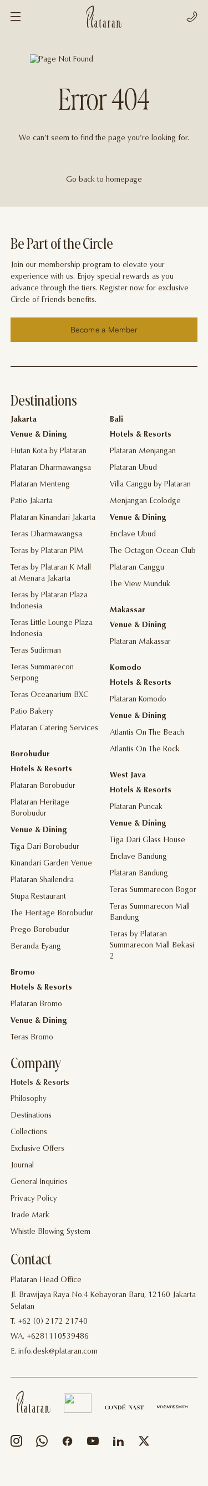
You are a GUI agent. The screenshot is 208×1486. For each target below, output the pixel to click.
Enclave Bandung (138, 857)
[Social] (16, 1443)
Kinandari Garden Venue (51, 864)
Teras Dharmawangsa (46, 535)
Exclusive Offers (37, 1149)
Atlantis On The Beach (147, 733)
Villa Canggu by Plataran (150, 485)
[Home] (33, 1402)
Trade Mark (30, 1215)
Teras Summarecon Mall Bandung (150, 912)
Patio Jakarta (32, 501)
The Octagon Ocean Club (153, 551)
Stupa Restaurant (38, 897)
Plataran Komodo (138, 700)
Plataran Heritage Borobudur (40, 808)
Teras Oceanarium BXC (49, 695)
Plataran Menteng (40, 485)
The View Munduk (140, 584)
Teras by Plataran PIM (47, 551)
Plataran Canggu (137, 568)
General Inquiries (39, 1182)
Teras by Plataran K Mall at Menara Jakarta (51, 573)
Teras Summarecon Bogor (153, 890)
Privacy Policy (34, 1199)
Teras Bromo (32, 1038)
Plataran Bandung (139, 874)
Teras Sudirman (36, 651)
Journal (22, 1166)
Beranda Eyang (36, 947)
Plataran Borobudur (43, 786)
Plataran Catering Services (54, 728)
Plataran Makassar (140, 642)
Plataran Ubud (133, 468)
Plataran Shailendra (42, 880)
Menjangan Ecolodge (145, 501)
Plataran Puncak (136, 807)
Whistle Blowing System (50, 1232)
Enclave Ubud (133, 535)
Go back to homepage (104, 180)
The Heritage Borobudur (52, 914)
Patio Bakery (32, 712)
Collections (29, 1132)
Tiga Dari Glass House (147, 840)
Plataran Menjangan (143, 451)
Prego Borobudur (40, 930)
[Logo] (104, 17)
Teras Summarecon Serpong (42, 673)
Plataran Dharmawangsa (51, 468)
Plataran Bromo (36, 1004)
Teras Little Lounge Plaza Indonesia (52, 628)
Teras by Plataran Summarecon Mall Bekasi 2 (152, 946)
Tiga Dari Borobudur (45, 847)
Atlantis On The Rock (145, 750)
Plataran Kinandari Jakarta (53, 518)
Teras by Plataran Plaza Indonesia (49, 601)
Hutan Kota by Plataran (49, 451)
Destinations (31, 1116)
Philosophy (29, 1099)
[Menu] (16, 17)
